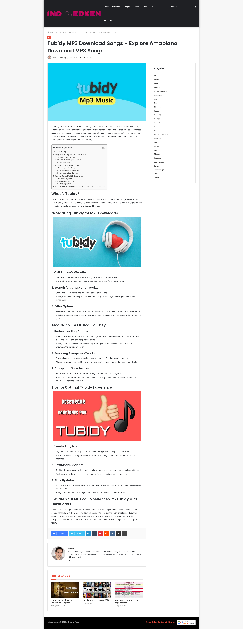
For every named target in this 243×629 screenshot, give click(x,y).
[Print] (124, 533)
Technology (108, 20)
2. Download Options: (66, 181)
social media (159, 162)
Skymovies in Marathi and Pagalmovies (126, 601)
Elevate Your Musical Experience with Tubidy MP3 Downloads (80, 187)
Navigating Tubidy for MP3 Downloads (70, 154)
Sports (156, 166)
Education (116, 7)
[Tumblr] (94, 533)
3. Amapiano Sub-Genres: (68, 173)
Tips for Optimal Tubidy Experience (69, 176)
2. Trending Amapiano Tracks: (69, 170)
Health (136, 7)
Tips (156, 174)
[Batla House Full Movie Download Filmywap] (65, 590)
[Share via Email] (118, 533)
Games (157, 119)
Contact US (162, 622)
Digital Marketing (161, 91)
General (157, 123)
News (156, 146)
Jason (54, 58)
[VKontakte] (112, 533)
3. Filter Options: (64, 162)
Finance (157, 107)
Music (145, 7)
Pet (155, 150)
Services (157, 158)
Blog (156, 83)
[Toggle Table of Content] (102, 148)
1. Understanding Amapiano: (68, 168)
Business (157, 87)
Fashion (157, 103)
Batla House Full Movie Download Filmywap (61, 601)
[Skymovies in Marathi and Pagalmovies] (129, 590)
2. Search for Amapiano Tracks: (69, 160)
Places (153, 7)
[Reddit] (106, 533)
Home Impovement (162, 134)
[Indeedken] (74, 13)
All (56, 32)
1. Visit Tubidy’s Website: (67, 157)
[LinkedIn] (88, 533)
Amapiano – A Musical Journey (67, 165)
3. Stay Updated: (65, 184)
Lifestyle (157, 138)
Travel (156, 178)
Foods (156, 111)
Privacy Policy (151, 622)
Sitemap (171, 622)
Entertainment (160, 99)
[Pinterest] (100, 533)
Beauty (157, 80)
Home (106, 7)
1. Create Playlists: (65, 179)
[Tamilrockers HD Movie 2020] (97, 590)
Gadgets (127, 7)
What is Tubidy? (60, 152)
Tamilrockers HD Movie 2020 (96, 600)
